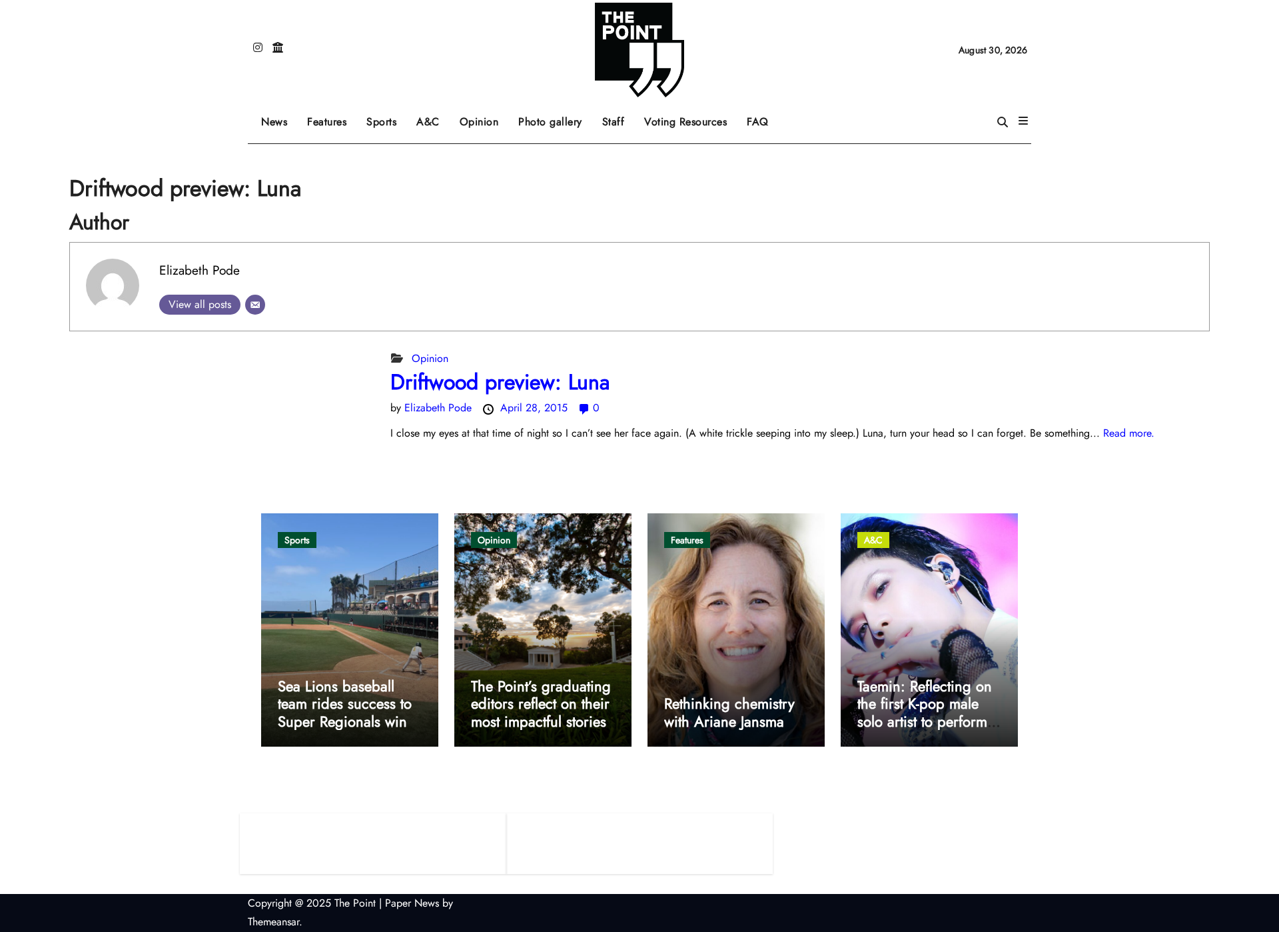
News (274, 121)
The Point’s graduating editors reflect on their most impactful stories (541, 703)
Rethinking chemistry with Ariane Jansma (729, 712)
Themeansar (273, 921)
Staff (613, 121)
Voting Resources (685, 121)
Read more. (1128, 433)
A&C (433, 117)
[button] (1023, 121)
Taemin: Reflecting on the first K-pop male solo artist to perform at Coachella (924, 712)
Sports (386, 117)
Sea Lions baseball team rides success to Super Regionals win (345, 703)
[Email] (255, 305)
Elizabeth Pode (199, 270)
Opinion (484, 117)
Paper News (412, 903)
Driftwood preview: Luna (500, 382)
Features (331, 117)
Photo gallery (550, 121)
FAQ (758, 121)
